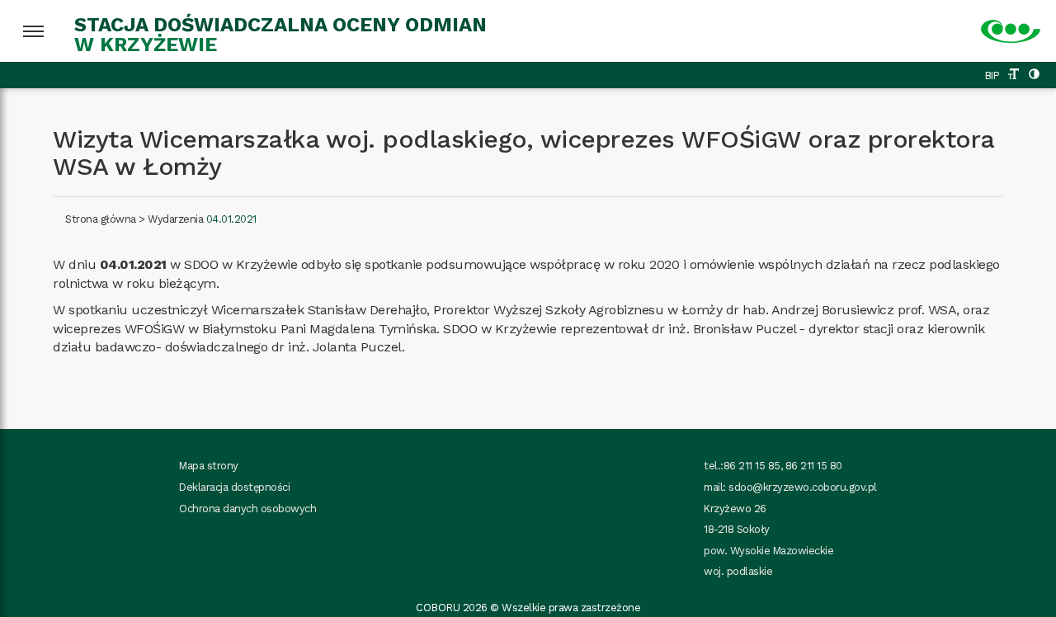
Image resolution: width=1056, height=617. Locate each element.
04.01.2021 (231, 219)
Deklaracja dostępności (234, 487)
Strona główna (100, 219)
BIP (992, 75)
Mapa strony (208, 465)
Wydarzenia (175, 219)
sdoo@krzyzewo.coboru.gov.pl (802, 487)
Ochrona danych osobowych (247, 508)
